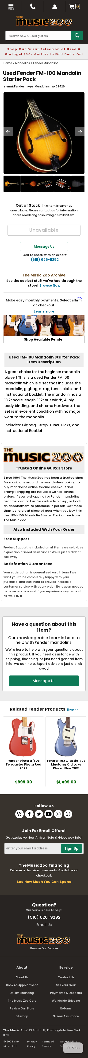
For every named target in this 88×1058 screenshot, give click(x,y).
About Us (22, 977)
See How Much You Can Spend (44, 881)
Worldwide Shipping (66, 1001)
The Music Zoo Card (22, 1001)
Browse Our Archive (44, 948)
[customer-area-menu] (55, 6)
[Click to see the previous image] (8, 131)
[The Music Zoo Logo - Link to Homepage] (44, 20)
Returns (66, 1008)
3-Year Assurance (66, 1016)
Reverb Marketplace (19, 814)
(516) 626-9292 (45, 259)
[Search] (77, 35)
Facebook (29, 814)
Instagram (58, 814)
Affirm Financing (22, 993)
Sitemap (22, 1016)
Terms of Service (48, 1044)
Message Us (44, 246)
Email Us (44, 924)
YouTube (48, 814)
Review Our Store (22, 1008)
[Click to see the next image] (80, 131)
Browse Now (49, 285)
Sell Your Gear (66, 985)
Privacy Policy (32, 1044)
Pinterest (68, 814)
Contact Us (66, 977)
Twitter (39, 814)
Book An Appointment (22, 985)
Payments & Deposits (66, 993)
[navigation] (11, 6)
